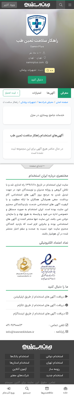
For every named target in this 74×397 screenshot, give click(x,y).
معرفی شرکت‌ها (45, 102)
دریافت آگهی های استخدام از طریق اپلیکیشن (39, 297)
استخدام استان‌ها (19, 363)
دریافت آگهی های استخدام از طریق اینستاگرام (39, 314)
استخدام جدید (54, 375)
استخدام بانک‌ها (19, 356)
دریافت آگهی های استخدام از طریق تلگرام (41, 305)
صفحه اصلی (62, 102)
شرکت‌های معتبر (19, 375)
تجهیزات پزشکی (28, 70)
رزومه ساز (54, 369)
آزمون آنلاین (19, 369)
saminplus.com (35, 63)
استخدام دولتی (54, 356)
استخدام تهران (54, 363)
